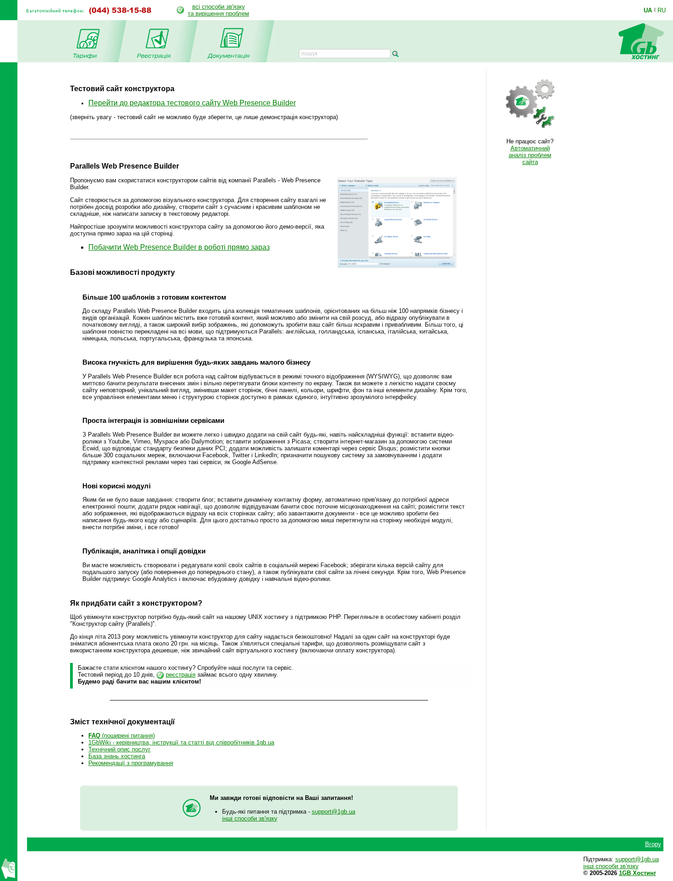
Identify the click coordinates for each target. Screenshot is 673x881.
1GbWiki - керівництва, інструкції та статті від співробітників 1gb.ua (181, 742)
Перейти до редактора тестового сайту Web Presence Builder (192, 103)
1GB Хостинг (637, 873)
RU (661, 10)
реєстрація (180, 674)
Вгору (653, 844)
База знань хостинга (116, 756)
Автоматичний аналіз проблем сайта (530, 155)
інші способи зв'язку (249, 818)
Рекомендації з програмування (130, 763)
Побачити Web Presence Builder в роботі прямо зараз (179, 247)
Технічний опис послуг (119, 749)
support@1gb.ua (333, 811)
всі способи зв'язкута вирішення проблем (218, 10)
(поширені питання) (121, 735)
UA (648, 10)
